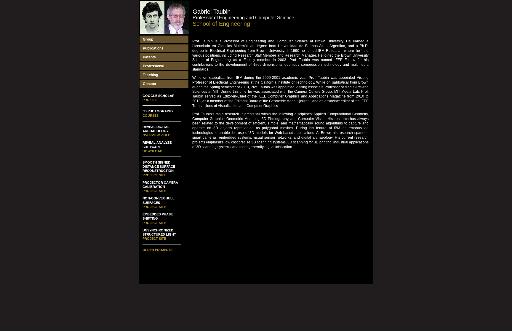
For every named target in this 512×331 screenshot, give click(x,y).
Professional (153, 66)
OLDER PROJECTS (157, 250)
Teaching (150, 75)
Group (148, 39)
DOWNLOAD (152, 151)
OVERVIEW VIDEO (157, 135)
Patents (149, 57)
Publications (153, 48)
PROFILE (150, 100)
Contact (149, 84)
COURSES (151, 115)
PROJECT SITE (154, 175)
